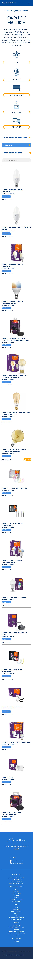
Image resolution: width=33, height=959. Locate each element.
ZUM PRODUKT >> (7, 199)
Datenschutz (19, 955)
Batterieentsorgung (16, 931)
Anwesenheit (16, 901)
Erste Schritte (16, 879)
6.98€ (29, 460)
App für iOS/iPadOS (16, 883)
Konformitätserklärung (16, 933)
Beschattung (16, 893)
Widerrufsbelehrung (16, 917)
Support (16, 929)
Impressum (5, 955)
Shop (16, 907)
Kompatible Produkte (16, 877)
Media (16, 941)
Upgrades (16, 909)
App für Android (16, 881)
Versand (16, 913)
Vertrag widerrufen (17, 919)
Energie (16, 897)
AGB (16, 915)
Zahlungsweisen (16, 911)
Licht (16, 889)
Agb (12, 955)
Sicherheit (16, 895)
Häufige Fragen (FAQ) (16, 927)
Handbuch (16, 925)
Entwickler (16, 935)
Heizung (16, 891)
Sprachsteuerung (16, 899)
